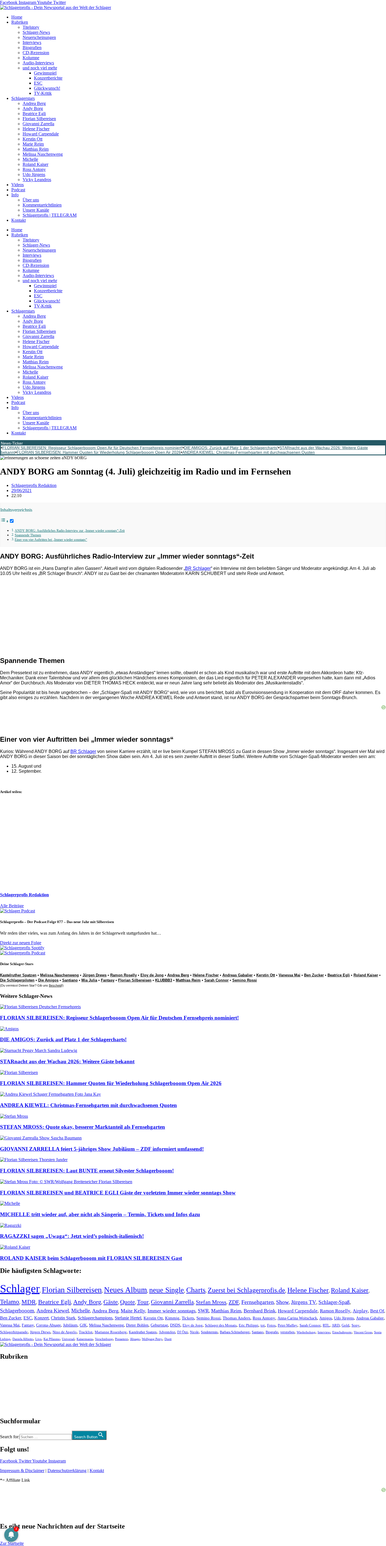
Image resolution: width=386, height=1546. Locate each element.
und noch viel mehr (40, 67)
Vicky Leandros (37, 179)
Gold (345, 1325)
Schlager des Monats (221, 1325)
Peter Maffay (287, 1325)
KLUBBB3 (163, 980)
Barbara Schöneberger (235, 1332)
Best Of (377, 1311)
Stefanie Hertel (128, 1318)
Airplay (360, 1311)
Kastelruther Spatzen (18, 975)
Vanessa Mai (289, 975)
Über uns (31, 199)
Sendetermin (209, 1332)
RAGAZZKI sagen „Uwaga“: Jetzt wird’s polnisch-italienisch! (72, 1236)
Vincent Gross (363, 1332)
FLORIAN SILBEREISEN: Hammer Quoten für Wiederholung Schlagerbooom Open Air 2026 (99, 452)
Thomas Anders (236, 1318)
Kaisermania (85, 1339)
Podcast (18, 189)
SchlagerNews (13, 1373)
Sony (355, 1325)
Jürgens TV (303, 1302)
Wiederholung (306, 1332)
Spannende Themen (28, 535)
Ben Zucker (314, 975)
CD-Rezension (36, 52)
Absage (135, 1339)
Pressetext (121, 1339)
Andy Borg (33, 108)
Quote (127, 1302)
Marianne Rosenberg (111, 1332)
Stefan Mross (211, 1302)
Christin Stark (63, 1318)
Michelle (30, 159)
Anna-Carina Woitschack (297, 1318)
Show (282, 1302)
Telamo (9, 1301)
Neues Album (125, 1290)
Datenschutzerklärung (66, 1470)
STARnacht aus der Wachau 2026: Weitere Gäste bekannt (67, 1061)
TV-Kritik (43, 93)
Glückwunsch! (47, 88)
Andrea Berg (34, 103)
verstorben (287, 1332)
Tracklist (85, 1332)
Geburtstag (159, 1325)
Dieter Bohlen (137, 1325)
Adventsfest (167, 1332)
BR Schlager (198, 568)
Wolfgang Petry (152, 1339)
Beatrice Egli (34, 113)
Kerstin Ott (32, 139)
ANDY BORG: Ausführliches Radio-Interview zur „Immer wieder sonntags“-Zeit (70, 531)
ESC (38, 83)
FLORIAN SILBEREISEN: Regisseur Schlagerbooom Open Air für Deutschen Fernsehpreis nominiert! (92, 447)
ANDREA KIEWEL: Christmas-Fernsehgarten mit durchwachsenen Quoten (248, 452)
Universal (68, 1339)
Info (15, 194)
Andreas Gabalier (237, 975)
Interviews (32, 42)
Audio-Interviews (38, 62)
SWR (203, 1311)
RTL (326, 1325)
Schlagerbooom (17, 1311)
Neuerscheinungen (39, 37)
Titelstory (31, 27)
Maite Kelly (133, 1311)
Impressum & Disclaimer (22, 1470)
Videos (17, 184)
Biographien (11, 1388)
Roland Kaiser (35, 164)
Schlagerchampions (95, 1318)
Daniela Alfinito (22, 1339)
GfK (83, 1325)
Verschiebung (104, 1339)
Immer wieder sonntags (172, 1311)
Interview (324, 1332)
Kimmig (172, 1318)
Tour (143, 1302)
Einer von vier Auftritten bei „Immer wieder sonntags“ (51, 540)
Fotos (271, 1325)
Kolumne (31, 57)
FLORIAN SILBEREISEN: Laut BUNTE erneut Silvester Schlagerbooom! (87, 1171)
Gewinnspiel (45, 73)
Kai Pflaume (52, 1339)
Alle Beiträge (12, 905)
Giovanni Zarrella (38, 123)
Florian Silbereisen (39, 118)
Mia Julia (89, 980)
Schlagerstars (23, 98)
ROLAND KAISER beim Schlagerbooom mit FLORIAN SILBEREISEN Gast (91, 1258)
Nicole (194, 1332)
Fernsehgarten (257, 1302)
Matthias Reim (36, 149)
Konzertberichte (48, 78)
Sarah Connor (216, 980)
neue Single (166, 1290)
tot (263, 1325)
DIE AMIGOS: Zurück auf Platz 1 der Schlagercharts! (231, 447)
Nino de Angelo (65, 1332)
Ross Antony (34, 169)
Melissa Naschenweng (43, 154)
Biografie (272, 1332)
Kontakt (18, 220)
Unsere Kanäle (36, 210)
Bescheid (55, 985)
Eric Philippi (248, 1325)
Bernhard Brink (260, 1311)
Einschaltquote (342, 1332)
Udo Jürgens (34, 174)
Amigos (325, 1318)
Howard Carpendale (41, 133)
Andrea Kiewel (52, 1311)
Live (38, 1339)
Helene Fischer (36, 128)
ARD (335, 1325)
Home (16, 17)
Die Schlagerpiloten (17, 980)
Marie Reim (33, 144)
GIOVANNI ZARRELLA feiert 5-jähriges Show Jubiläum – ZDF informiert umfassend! (102, 1149)
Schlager (20, 1288)
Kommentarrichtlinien (42, 205)
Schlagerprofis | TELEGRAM (50, 215)
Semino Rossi (244, 980)
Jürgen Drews (95, 975)
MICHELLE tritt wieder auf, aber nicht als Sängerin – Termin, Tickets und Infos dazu (100, 1214)
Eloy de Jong (152, 975)
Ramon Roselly (123, 975)
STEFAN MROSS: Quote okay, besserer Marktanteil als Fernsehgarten (82, 1127)
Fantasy (107, 980)
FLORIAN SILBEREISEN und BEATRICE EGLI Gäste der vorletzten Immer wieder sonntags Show (118, 1193)
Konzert (41, 1318)
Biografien (32, 47)
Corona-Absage (48, 1325)
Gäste (110, 1301)
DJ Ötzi (182, 1332)
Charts (195, 1290)
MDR (28, 1301)
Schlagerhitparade (14, 1332)
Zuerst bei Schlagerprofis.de (246, 1290)
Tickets (188, 1318)
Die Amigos (48, 980)
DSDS (175, 1325)
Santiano (70, 980)
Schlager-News (36, 32)
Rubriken (19, 22)
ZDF (234, 1302)
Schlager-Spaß (334, 1302)
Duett (168, 1339)
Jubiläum (70, 1325)
